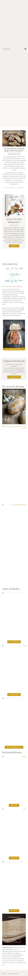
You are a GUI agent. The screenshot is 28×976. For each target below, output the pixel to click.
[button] (25, 49)
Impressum (3, 973)
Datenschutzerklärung (13, 973)
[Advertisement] (14, 112)
